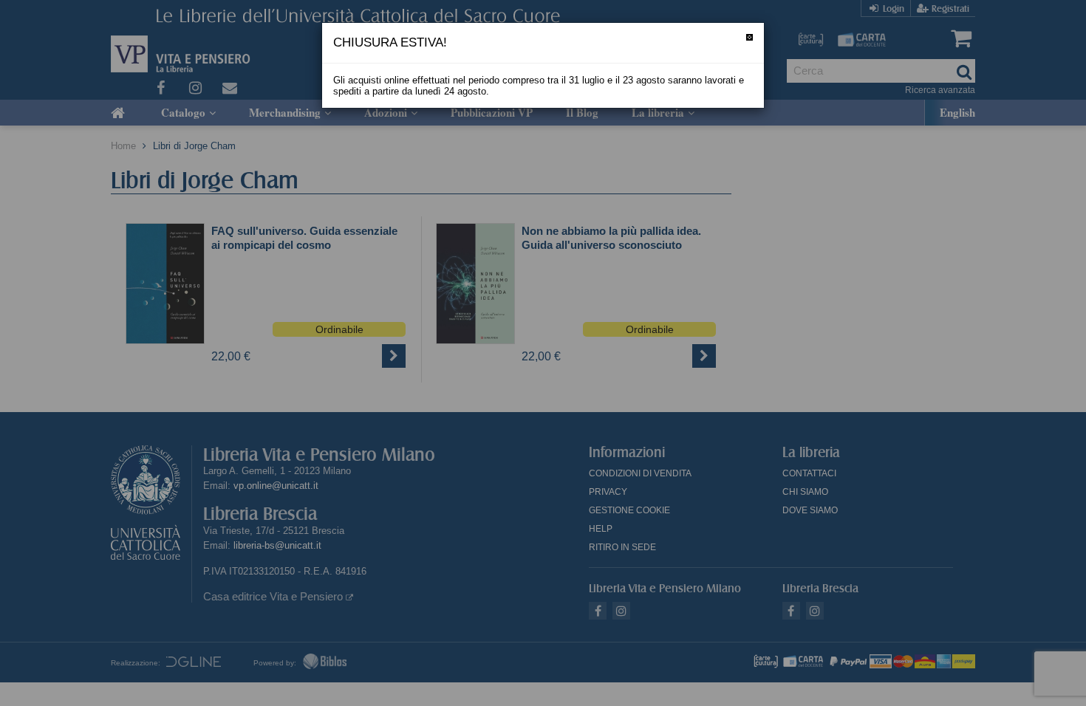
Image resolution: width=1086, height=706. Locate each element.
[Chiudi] (749, 37)
